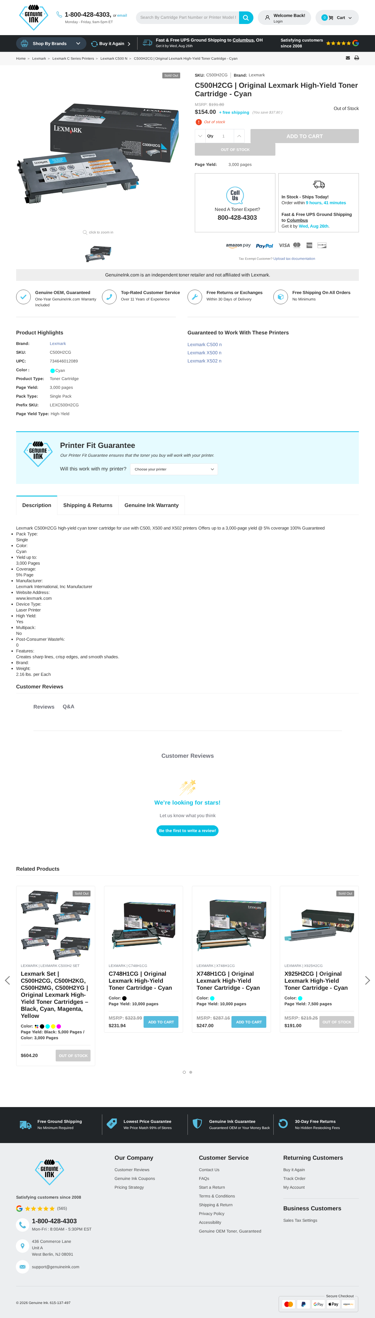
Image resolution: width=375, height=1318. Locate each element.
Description (36, 505)
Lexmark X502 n (204, 360)
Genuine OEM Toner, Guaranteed (230, 1231)
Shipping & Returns (87, 505)
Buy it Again (111, 43)
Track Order (294, 1178)
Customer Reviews (132, 1169)
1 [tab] (184, 1072)
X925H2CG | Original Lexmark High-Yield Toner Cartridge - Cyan (316, 980)
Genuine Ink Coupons (135, 1178)
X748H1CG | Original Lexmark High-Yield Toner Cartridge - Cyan (228, 980)
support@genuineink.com (55, 1266)
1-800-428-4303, (88, 14)
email (122, 15)
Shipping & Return (216, 1204)
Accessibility (210, 1222)
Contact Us (209, 1169)
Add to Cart (161, 1022)
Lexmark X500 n (204, 352)
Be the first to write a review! (187, 830)
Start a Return (212, 1187)
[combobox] (194, 17)
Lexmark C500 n (205, 344)
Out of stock (73, 1056)
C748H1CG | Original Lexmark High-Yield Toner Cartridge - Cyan (140, 980)
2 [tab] (190, 1072)
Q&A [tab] (68, 706)
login (278, 21)
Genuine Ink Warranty (152, 505)
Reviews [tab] (43, 707)
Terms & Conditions (217, 1196)
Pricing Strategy (129, 1187)
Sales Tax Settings (300, 1220)
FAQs (204, 1178)
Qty (210, 136)
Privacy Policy (211, 1213)
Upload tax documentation (294, 259)
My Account (294, 1187)
